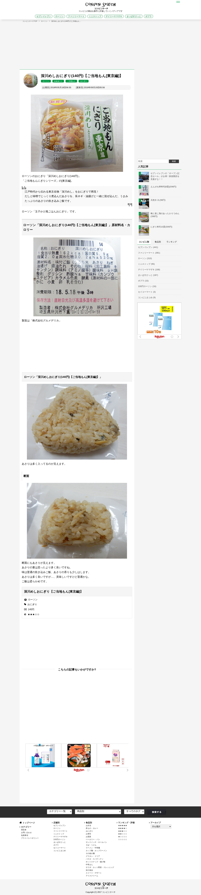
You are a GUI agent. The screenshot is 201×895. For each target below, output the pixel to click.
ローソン (59, 16)
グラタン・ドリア (93, 856)
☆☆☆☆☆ (122, 839)
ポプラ (148, 16)
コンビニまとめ (59, 851)
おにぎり (83, 81)
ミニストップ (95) (146, 264)
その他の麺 (90, 853)
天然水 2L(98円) (158, 200)
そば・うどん (91, 845)
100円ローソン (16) (147, 286)
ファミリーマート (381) (149, 253)
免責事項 (24, 835)
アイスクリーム (92, 876)
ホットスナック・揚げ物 (95, 862)
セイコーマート (59, 848)
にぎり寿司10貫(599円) (161, 227)
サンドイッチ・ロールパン (96, 842)
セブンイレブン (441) (148, 247)
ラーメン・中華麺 (93, 848)
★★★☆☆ (58, 81)
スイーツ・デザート (94, 873)
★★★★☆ (122, 828)
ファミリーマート (76, 16)
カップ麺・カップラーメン (96, 851)
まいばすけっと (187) (148, 275)
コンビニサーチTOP (30, 21)
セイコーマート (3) (147, 292)
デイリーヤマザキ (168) (149, 269)
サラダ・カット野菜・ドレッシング (100, 867)
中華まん (89, 865)
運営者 (23, 830)
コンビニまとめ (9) (147, 297)
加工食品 (89, 870)
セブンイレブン (43, 16)
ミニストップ (95, 16)
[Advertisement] (100, 44)
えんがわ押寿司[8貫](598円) (163, 186)
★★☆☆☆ (122, 834)
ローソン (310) (145, 258)
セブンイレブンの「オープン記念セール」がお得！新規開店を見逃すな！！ (165, 176)
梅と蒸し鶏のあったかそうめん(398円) (165, 215)
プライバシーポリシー (30, 838)
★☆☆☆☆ (122, 837)
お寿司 (88, 834)
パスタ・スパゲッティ (94, 859)
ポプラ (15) (143, 281)
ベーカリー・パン (93, 839)
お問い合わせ (26, 833)
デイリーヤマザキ (114, 16)
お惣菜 (88, 837)
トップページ (29, 823)
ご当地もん (71, 81)
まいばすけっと (134, 16)
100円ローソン (59, 839)
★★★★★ (122, 825)
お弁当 (88, 825)
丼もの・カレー (92, 828)
